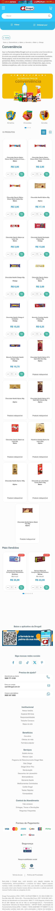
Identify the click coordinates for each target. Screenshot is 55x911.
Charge (41, 42)
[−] (8, 174)
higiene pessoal (47, 883)
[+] (16, 174)
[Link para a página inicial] (5, 42)
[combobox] (27, 16)
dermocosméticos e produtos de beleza (27, 883)
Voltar (7, 38)
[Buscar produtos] (49, 16)
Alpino (21, 42)
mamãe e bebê (7, 885)
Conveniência (13, 42)
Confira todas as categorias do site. (19, 890)
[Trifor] (27, 2)
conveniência (17, 885)
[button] (3, 8)
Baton (35, 42)
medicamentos (7, 883)
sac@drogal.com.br (36, 902)
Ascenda (28, 42)
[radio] (43, 132)
